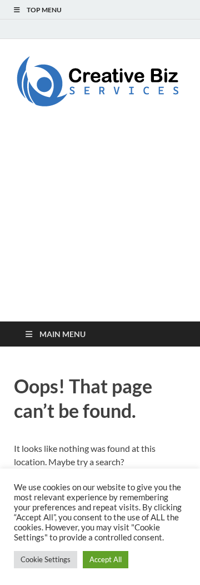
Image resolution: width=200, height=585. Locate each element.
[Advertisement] (100, 230)
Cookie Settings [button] (46, 559)
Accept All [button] (105, 559)
